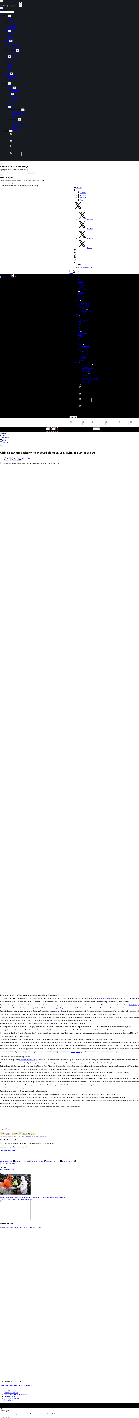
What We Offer (87, 366)
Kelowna (83, 195)
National (80, 282)
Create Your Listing (88, 368)
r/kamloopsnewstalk (86, 267)
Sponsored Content (84, 304)
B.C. (79, 280)
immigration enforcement (102, 998)
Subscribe (31, 173)
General (80, 302)
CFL (79, 316)
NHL (79, 327)
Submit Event (86, 347)
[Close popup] (1, 164)
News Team (85, 375)
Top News (5, 438)
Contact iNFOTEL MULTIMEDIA (15, 1394)
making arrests (75, 1052)
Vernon (82, 200)
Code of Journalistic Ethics (12, 1398)
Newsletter (5, 442)
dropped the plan (59, 1008)
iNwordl (80, 360)
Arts (79, 338)
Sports (76, 315)
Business (80, 283)
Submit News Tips (10, 1391)
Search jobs (81, 358)
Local (79, 278)
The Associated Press (7, 1169)
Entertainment (82, 333)
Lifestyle (76, 331)
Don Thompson (87, 311)
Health (80, 335)
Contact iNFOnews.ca (11, 1393)
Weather (80, 342)
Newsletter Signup (88, 377)
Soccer (80, 329)
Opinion (76, 300)
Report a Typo (5, 1129)
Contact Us (85, 371)
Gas (79, 349)
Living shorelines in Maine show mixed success (16, 1385)
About (76, 362)
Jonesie (84, 313)
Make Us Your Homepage (90, 379)
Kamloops (83, 193)
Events (80, 344)
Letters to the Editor (84, 307)
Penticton (83, 197)
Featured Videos (83, 287)
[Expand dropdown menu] (79, 291)
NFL (79, 324)
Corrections (81, 285)
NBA (79, 326)
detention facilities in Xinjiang (28, 1060)
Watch (4, 440)
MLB (79, 322)
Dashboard (85, 346)
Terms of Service (40, 1136)
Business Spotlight (84, 305)
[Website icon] (0, 1173)
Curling (80, 318)
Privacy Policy (86, 369)
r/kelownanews (84, 265)
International (82, 289)
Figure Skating (82, 320)
